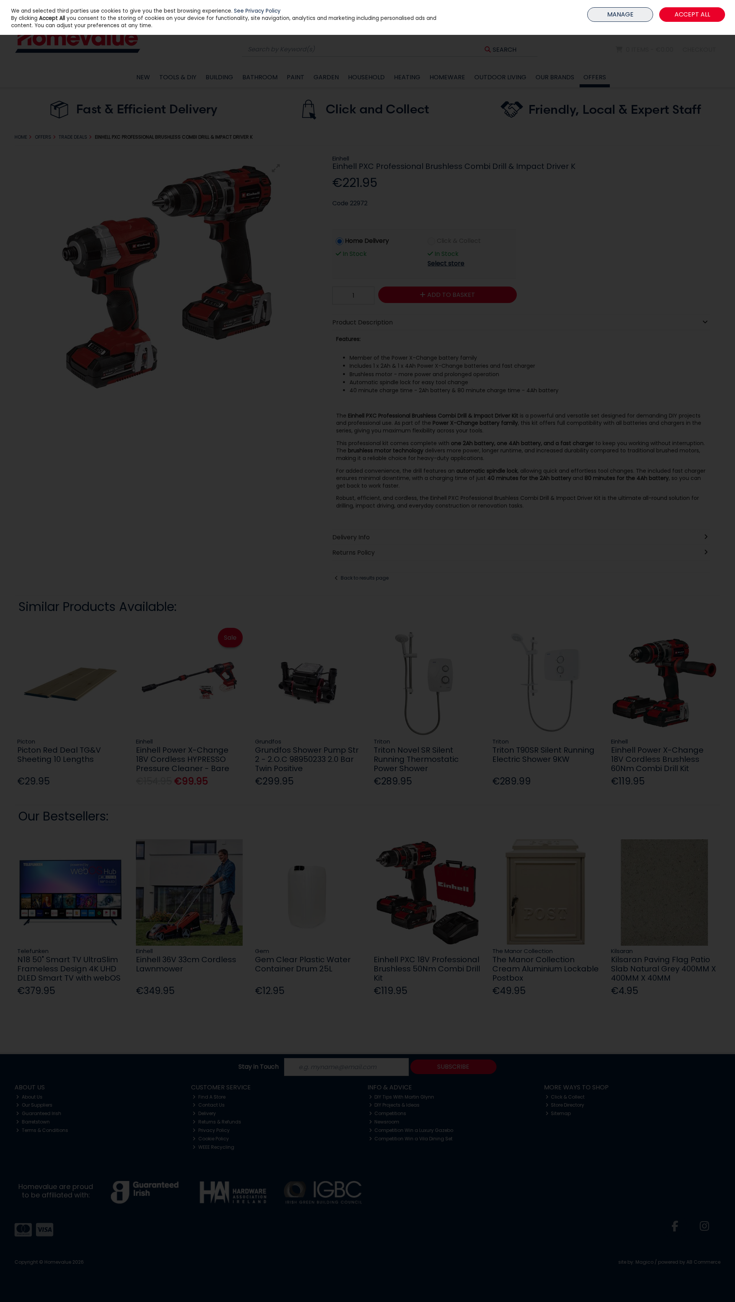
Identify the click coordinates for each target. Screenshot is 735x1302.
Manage (620, 14)
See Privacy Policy (257, 11)
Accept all (692, 14)
